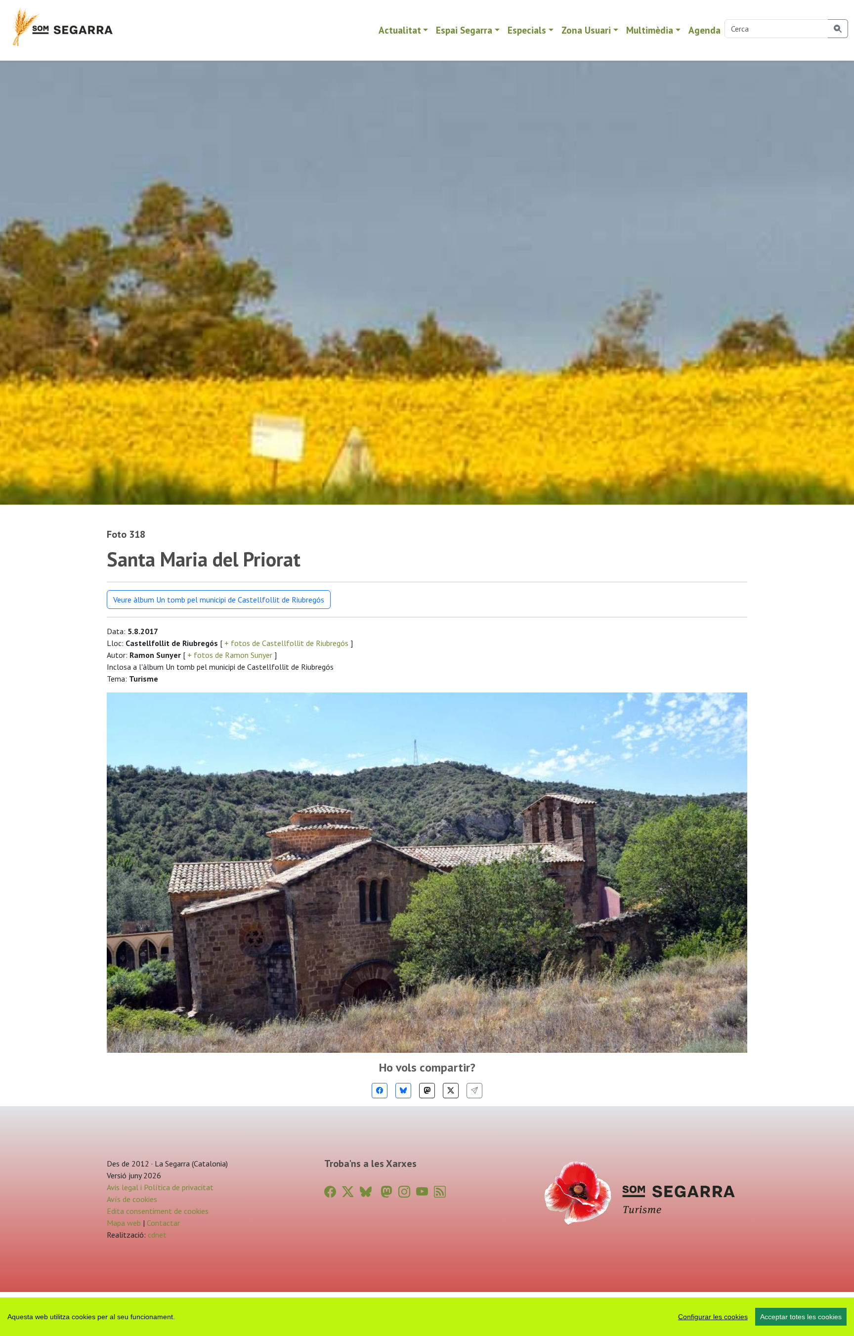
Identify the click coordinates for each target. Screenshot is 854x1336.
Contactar (163, 1223)
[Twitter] (451, 1090)
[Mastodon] (427, 1090)
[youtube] (422, 1192)
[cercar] (838, 28)
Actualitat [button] (400, 30)
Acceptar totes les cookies (801, 1317)
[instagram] (404, 1192)
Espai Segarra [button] (464, 30)
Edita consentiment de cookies (158, 1211)
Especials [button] (527, 30)
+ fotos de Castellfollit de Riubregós (286, 643)
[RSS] (440, 1192)
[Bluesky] (403, 1090)
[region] (427, 1316)
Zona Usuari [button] (586, 30)
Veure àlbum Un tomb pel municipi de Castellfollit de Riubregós (218, 599)
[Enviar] (474, 1090)
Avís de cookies (132, 1199)
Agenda (704, 30)
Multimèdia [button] (649, 30)
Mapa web (124, 1223)
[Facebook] (379, 1090)
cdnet (156, 1235)
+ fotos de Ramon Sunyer (229, 655)
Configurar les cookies (713, 1317)
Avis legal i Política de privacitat (160, 1187)
